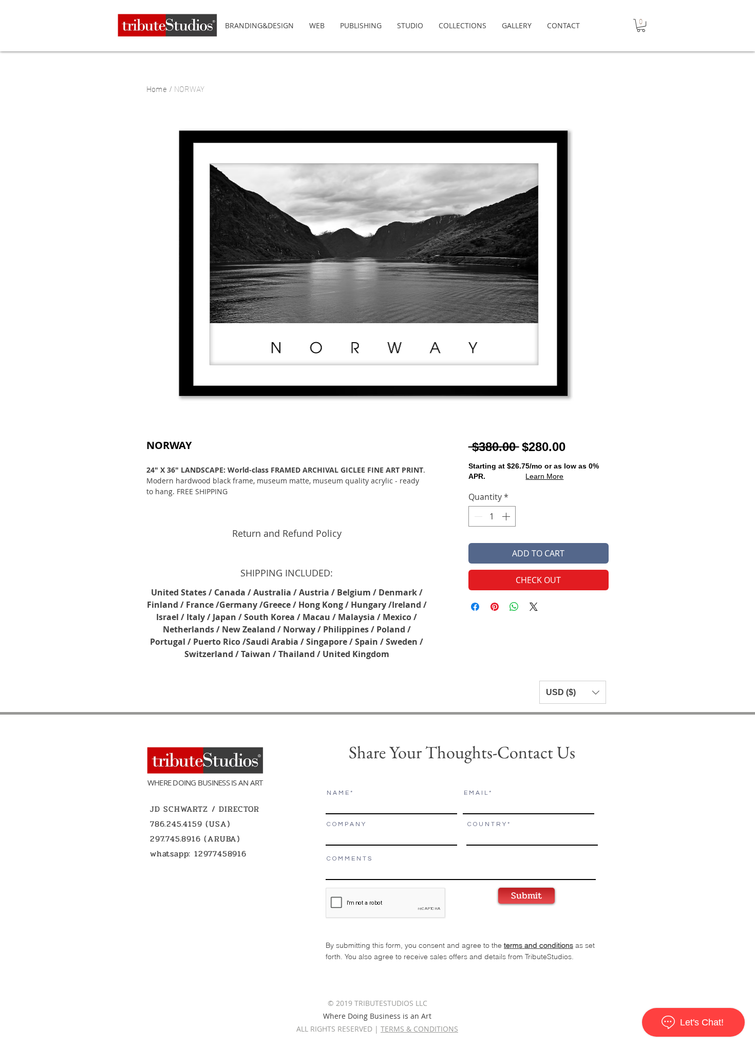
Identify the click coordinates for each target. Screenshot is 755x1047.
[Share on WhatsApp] (514, 607)
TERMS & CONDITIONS (419, 1029)
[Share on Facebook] (475, 607)
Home (156, 88)
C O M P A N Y (346, 824)
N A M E (338, 793)
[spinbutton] (492, 516)
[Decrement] (477, 516)
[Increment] (507, 516)
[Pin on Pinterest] (494, 607)
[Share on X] (533, 607)
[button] (641, 25)
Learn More (544, 476)
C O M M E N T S (349, 859)
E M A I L (475, 793)
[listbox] (572, 692)
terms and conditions (538, 945)
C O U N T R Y (486, 824)
